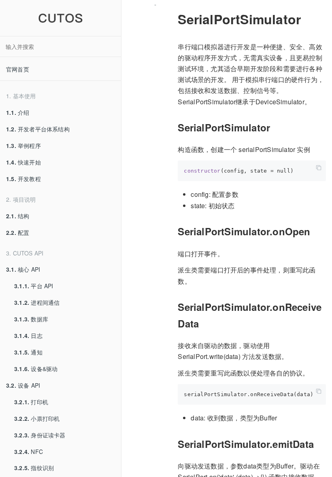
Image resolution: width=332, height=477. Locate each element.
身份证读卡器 (40, 435)
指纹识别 (34, 468)
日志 (28, 335)
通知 (28, 352)
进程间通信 (37, 302)
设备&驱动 (35, 369)
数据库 (31, 319)
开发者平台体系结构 (38, 129)
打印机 (31, 402)
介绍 (17, 112)
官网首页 (17, 69)
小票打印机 (37, 418)
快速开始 (23, 162)
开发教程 (23, 179)
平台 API (33, 286)
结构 (17, 216)
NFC (28, 451)
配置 (17, 232)
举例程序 (23, 145)
